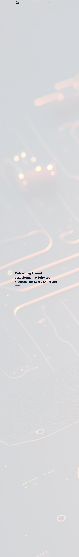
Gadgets (49, 2)
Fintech (45, 2)
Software (54, 2)
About (58, 2)
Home (41, 2)
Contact (62, 2)
